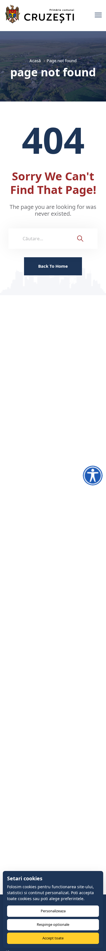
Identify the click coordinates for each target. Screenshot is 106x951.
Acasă (35, 60)
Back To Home (53, 266)
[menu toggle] (98, 15)
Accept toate (53, 938)
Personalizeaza (53, 910)
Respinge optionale (53, 924)
